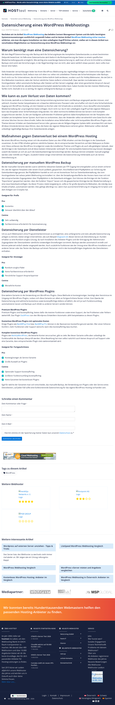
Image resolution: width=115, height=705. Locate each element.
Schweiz (103, 695)
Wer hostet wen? (95, 639)
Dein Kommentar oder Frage (14, 403)
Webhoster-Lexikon (96, 667)
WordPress (10, 473)
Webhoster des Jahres (97, 659)
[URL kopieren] (110, 30)
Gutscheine (88, 11)
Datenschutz (65, 433)
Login (44, 695)
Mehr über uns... (9, 682)
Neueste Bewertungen (97, 662)
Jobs (90, 636)
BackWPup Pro (41, 324)
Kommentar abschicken (12, 439)
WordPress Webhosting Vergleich (19, 567)
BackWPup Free (23, 324)
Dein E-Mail (6, 424)
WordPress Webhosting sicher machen (88, 37)
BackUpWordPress (19, 335)
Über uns (92, 653)
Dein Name (6, 415)
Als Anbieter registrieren (98, 656)
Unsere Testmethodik (97, 644)
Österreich (91, 695)
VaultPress (25, 315)
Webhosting (32, 11)
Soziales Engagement (97, 642)
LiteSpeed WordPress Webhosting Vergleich (82, 546)
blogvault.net (62, 237)
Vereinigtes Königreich (91, 698)
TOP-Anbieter (64, 11)
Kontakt (53, 695)
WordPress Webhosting (33, 34)
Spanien (108, 698)
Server (53, 11)
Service (75, 11)
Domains (44, 11)
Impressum (65, 695)
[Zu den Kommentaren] (112, 30)
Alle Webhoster (94, 665)
